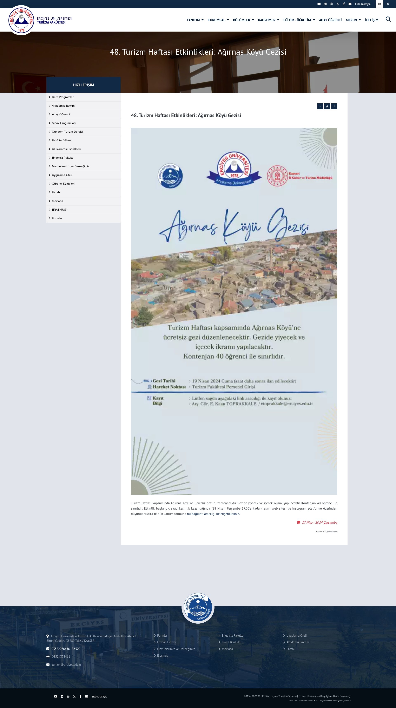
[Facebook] (344, 4)
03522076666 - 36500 (65, 649)
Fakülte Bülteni (61, 140)
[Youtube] (319, 4)
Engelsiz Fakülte (62, 157)
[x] (338, 4)
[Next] (313, 4)
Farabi (56, 192)
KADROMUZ (267, 20)
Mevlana (57, 201)
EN (387, 4)
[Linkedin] (325, 4)
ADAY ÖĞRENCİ (330, 20)
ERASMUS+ (60, 209)
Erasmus (162, 655)
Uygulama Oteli (62, 175)
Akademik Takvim (63, 105)
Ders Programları (63, 97)
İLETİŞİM (371, 20)
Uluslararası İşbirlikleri (66, 149)
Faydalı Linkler (166, 642)
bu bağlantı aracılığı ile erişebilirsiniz (213, 514)
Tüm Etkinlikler (231, 642)
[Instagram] (331, 4)
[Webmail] (350, 4)
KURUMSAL (217, 20)
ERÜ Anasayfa (362, 4)
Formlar (57, 218)
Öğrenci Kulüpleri (63, 183)
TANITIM (194, 20)
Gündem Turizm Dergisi (67, 131)
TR (379, 4)
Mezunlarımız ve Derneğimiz (70, 166)
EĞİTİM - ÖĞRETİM (297, 20)
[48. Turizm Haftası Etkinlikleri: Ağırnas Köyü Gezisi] (44, 20)
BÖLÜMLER (242, 20)
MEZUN (352, 20)
